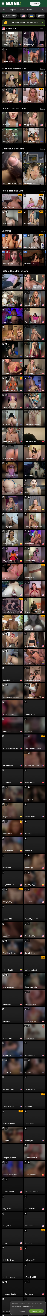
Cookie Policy (27, 1306)
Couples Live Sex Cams (14, 108)
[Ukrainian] (31, 16)
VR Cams (6, 231)
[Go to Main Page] (15, 3)
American (11, 28)
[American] (23, 16)
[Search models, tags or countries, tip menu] (43, 9)
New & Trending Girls (12, 190)
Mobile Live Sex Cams (13, 148)
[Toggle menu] (3, 3)
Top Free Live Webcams (14, 68)
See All (42, 29)
